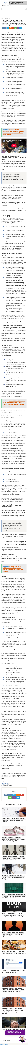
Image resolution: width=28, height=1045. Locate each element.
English (3, 13)
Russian (2, 1044)
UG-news (4, 2)
